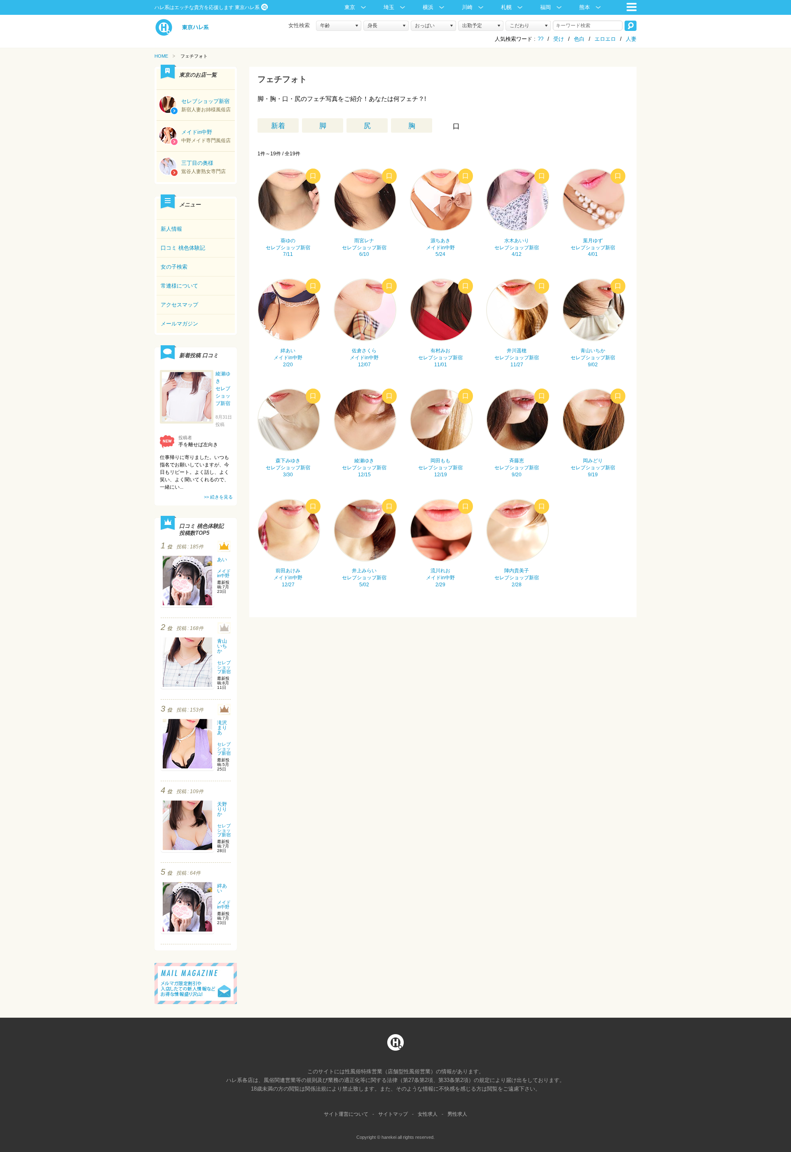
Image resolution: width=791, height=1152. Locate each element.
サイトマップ (393, 1114)
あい (222, 559)
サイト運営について (346, 1114)
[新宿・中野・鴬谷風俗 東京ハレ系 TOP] (182, 33)
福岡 (545, 7)
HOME (161, 56)
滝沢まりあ (222, 727)
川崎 (467, 7)
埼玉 (389, 7)
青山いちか (222, 646)
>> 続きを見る (218, 496)
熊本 (584, 7)
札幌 (506, 7)
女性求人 (428, 1114)
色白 (579, 39)
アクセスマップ (179, 305)
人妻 (631, 39)
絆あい (222, 888)
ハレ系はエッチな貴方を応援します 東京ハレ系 (207, 7)
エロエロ (605, 39)
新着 (278, 126)
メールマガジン (179, 324)
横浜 (428, 7)
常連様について (179, 286)
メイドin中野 (224, 573)
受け (558, 39)
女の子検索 (174, 267)
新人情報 (171, 229)
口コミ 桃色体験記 (183, 248)
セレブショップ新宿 (224, 667)
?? (540, 39)
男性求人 (457, 1114)
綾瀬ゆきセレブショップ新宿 (222, 388)
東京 (349, 7)
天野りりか (222, 809)
